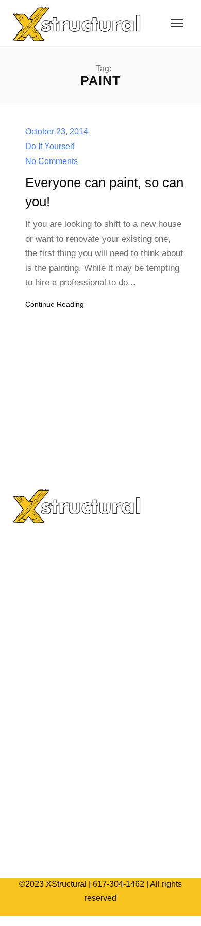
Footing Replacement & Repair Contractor (99, 675)
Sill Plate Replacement (64, 584)
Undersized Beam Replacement (80, 569)
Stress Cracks (47, 599)
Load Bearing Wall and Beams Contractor (98, 660)
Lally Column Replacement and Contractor (100, 629)
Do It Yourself (49, 146)
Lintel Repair (45, 690)
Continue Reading (54, 304)
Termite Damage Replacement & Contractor (101, 614)
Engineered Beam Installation (76, 553)
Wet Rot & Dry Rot (55, 645)
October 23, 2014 (56, 131)
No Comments (51, 161)
